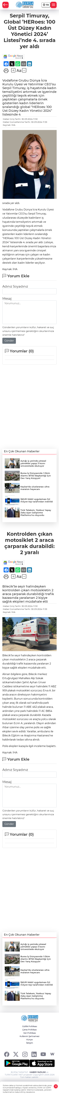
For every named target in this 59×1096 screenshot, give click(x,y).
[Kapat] (56, 1086)
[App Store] (42, 1063)
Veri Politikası (29, 1033)
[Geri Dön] (5, 5)
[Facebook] (7, 1054)
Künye (29, 1039)
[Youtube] (43, 1054)
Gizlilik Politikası (29, 1026)
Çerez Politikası (29, 1029)
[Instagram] (25, 1054)
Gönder (9, 340)
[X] (16, 1054)
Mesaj (6, 298)
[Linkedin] (34, 1054)
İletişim (29, 1043)
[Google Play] (17, 1063)
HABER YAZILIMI (38, 1072)
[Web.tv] (52, 1054)
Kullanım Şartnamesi (29, 1036)
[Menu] (53, 5)
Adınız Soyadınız (15, 286)
